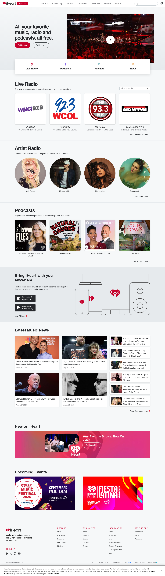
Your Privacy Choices (119, 562)
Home (137, 535)
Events (85, 539)
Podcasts (83, 3)
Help (92, 562)
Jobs (110, 553)
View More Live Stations (139, 135)
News (85, 531)
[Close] (161, 570)
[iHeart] (9, 3)
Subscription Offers (115, 550)
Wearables (138, 539)
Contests (86, 542)
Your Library (57, 3)
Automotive (139, 531)
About (111, 531)
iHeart (59, 531)
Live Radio (70, 3)
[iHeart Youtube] (19, 553)
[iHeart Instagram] (15, 553)
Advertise (112, 535)
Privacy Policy (103, 562)
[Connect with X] (11, 553)
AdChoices (152, 562)
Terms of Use (139, 562)
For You (44, 3)
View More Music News (139, 411)
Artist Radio (95, 3)
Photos (85, 546)
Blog (110, 539)
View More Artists (141, 197)
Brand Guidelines (115, 542)
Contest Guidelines (115, 546)
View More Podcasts (140, 261)
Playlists (107, 3)
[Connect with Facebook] (7, 553)
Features (86, 535)
